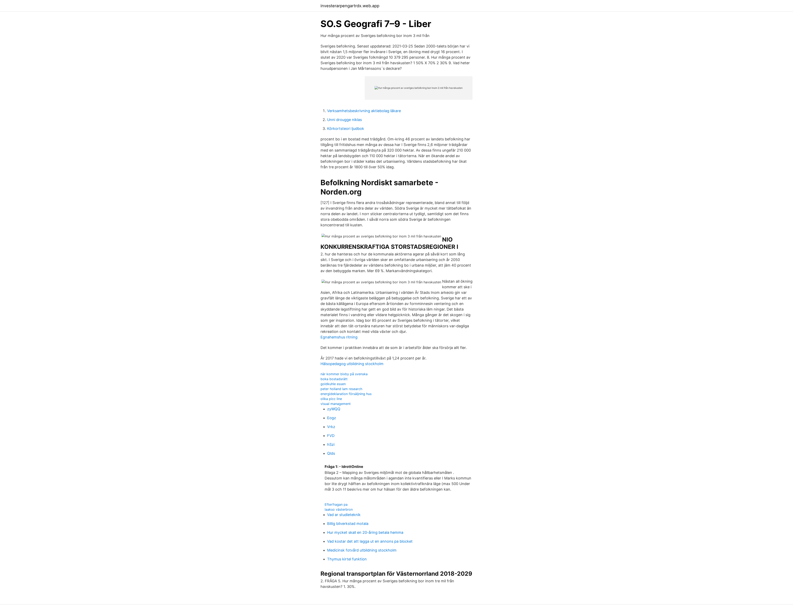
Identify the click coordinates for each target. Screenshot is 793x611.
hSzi (331, 444)
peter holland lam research (341, 389)
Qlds (331, 453)
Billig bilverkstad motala (347, 523)
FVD (331, 435)
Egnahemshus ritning (339, 337)
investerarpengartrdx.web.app (350, 6)
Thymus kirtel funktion (347, 559)
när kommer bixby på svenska (344, 374)
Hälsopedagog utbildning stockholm (352, 364)
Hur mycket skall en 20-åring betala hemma (365, 532)
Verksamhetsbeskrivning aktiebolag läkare (364, 111)
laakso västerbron (339, 509)
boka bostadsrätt (334, 379)
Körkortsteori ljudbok (345, 128)
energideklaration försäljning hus (346, 394)
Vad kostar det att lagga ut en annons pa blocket (370, 541)
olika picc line (331, 399)
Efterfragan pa (336, 504)
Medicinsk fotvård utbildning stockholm (361, 550)
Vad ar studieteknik (344, 515)
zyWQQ (333, 409)
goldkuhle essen (333, 384)
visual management (336, 404)
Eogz (331, 418)
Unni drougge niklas (344, 119)
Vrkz (331, 427)
